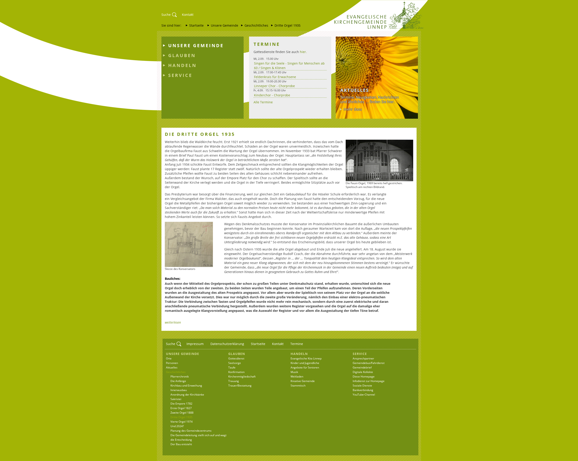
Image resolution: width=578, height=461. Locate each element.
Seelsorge (234, 363)
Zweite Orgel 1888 (181, 413)
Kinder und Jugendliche (305, 363)
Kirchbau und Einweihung (186, 385)
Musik (294, 372)
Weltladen (297, 376)
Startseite (196, 25)
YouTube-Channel (364, 394)
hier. (303, 52)
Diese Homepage (364, 376)
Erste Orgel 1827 (181, 408)
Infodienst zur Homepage (369, 381)
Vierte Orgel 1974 (181, 422)
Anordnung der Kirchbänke (187, 394)
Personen (172, 363)
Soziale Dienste (362, 385)
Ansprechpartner (363, 358)
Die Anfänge (178, 381)
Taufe (231, 367)
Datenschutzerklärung (227, 344)
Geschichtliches (256, 25)
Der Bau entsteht (181, 444)
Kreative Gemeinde (303, 381)
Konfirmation (236, 372)
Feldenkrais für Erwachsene (275, 77)
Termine (296, 344)
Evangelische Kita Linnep (306, 358)
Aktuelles (171, 367)
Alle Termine (263, 102)
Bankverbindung (363, 390)
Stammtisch (298, 385)
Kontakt (187, 14)
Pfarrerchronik (179, 376)
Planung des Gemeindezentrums (191, 431)
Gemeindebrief (362, 367)
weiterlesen (173, 322)
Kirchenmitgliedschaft (242, 376)
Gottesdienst (236, 358)
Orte (169, 358)
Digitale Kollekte (363, 372)
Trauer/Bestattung (240, 385)
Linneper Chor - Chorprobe (274, 86)
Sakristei (175, 399)
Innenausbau (178, 390)
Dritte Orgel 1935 (288, 25)
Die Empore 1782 (181, 403)
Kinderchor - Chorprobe (272, 95)
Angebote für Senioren (305, 367)
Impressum (195, 344)
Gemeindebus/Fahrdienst (369, 363)
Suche (166, 14)
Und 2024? (177, 426)
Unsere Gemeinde (224, 25)
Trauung (233, 381)
